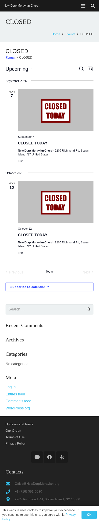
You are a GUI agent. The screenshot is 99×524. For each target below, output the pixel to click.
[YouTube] (37, 457)
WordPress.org (18, 408)
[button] (83, 5)
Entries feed (15, 394)
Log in (11, 387)
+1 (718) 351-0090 (28, 491)
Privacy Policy (16, 443)
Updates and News (19, 424)
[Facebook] (49, 457)
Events (10, 57)
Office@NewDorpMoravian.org (37, 483)
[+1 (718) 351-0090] (10, 491)
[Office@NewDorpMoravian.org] (10, 484)
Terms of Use (15, 437)
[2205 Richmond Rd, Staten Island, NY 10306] (10, 499)
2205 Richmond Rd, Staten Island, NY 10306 (47, 499)
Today (49, 271)
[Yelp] (62, 457)
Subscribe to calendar (27, 287)
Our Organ (13, 430)
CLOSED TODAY (32, 143)
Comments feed (18, 401)
